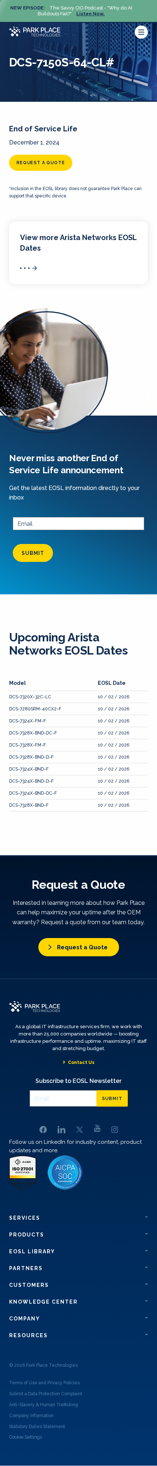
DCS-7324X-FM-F (27, 721)
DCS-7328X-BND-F (29, 805)
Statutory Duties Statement (37, 1426)
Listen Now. (90, 13)
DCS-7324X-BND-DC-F (33, 793)
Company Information (31, 1415)
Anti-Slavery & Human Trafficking (43, 1404)
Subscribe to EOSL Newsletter (78, 1080)
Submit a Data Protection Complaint (45, 1393)
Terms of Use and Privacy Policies (44, 1382)
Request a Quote (82, 947)
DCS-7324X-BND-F (29, 769)
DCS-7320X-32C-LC (30, 696)
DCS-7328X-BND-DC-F (33, 733)
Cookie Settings (25, 1437)
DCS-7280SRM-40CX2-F (35, 708)
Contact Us (81, 1062)
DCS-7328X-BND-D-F (31, 757)
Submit (33, 553)
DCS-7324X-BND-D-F (31, 781)
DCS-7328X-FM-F (27, 745)
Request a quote (40, 162)
